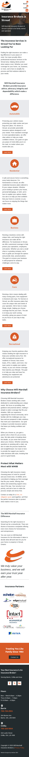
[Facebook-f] (10, 683)
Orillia (25, 8)
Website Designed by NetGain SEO (9, 752)
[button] (27, 10)
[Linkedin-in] (19, 683)
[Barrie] (27, 2)
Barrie (25, 4)
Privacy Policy (19, 748)
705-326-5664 (7, 728)
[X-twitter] (14, 683)
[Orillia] (27, 6)
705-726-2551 (7, 711)
